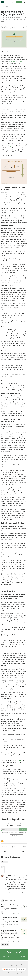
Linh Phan (12, 61)
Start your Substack (10, 969)
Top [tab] (3, 900)
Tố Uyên (19, 760)
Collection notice (14, 965)
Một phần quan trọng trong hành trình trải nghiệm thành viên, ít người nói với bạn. (9, 921)
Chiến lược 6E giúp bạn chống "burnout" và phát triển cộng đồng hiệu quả (9, 932)
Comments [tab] (4, 861)
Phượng (19, 61)
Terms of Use (21, 832)
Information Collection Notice (16, 834)
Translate (4, 8)
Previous (6, 851)
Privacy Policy (14, 835)
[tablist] (7, 861)
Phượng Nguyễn (14, 924)
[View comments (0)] (8, 941)
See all (4, 944)
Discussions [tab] (12, 900)
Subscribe (19, 2)
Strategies (4, 6)
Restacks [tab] (11, 861)
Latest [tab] (6, 900)
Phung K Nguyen (8, 875)
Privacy (20, 964)
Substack (6, 973)
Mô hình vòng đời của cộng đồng (9, 905)
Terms (24, 964)
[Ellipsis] (26, 875)
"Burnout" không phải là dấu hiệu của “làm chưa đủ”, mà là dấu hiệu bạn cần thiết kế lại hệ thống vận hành (10, 936)
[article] (14, 909)
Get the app (21, 969)
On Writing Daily (9, 146)
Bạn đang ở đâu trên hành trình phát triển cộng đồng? (9, 909)
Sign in (25, 2)
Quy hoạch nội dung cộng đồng (9, 918)
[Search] (25, 900)
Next (23, 851)
